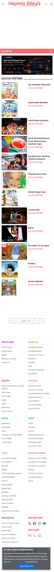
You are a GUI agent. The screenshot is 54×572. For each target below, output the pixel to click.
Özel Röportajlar (34, 442)
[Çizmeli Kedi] (14, 215)
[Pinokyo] (14, 269)
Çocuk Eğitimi (33, 401)
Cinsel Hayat (7, 347)
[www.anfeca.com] (27, 64)
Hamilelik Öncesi (35, 351)
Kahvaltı (5, 466)
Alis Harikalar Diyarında (39, 84)
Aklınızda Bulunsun (36, 434)
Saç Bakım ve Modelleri (37, 462)
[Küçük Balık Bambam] (14, 108)
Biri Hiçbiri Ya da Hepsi (38, 245)
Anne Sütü (6, 392)
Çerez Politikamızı (18, 561)
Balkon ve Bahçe (8, 538)
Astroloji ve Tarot (35, 446)
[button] (2, 4)
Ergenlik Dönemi (35, 397)
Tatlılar (4, 469)
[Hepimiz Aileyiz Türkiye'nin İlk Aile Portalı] (25, 3)
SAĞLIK (5, 418)
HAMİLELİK (33, 342)
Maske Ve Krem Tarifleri (37, 458)
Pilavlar (4, 480)
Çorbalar (5, 492)
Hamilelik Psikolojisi (36, 370)
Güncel (31, 431)
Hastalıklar (6, 427)
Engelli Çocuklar (34, 386)
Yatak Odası (6, 530)
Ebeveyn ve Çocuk (9, 358)
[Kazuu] (14, 233)
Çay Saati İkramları (9, 458)
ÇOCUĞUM (32, 381)
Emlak (30, 423)
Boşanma (5, 362)
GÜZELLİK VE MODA (36, 453)
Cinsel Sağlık (7, 442)
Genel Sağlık (7, 438)
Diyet (4, 431)
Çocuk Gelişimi (34, 408)
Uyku (4, 403)
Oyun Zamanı (7, 411)
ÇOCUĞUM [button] (6, 51)
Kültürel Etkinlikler (35, 438)
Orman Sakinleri (35, 281)
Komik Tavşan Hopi (37, 192)
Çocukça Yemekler (9, 496)
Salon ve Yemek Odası (10, 523)
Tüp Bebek (32, 373)
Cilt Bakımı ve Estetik (36, 466)
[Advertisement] (27, 28)
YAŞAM (31, 418)
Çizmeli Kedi (34, 210)
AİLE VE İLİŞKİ (8, 342)
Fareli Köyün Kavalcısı (38, 120)
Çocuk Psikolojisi (35, 404)
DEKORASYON (8, 518)
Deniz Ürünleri (7, 503)
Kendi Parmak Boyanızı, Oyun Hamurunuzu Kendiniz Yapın (39, 141)
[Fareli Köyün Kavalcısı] (14, 126)
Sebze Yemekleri (8, 477)
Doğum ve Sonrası (35, 355)
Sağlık (4, 400)
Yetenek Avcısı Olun (37, 174)
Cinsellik (31, 362)
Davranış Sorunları (35, 389)
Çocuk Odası (7, 527)
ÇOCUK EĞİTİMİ (35, 88)
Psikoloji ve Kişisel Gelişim (12, 434)
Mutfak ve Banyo (9, 534)
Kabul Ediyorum (26, 566)
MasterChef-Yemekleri (11, 511)
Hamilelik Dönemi (35, 347)
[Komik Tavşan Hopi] (14, 197)
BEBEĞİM (6, 381)
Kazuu (31, 228)
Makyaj (31, 469)
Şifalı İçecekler (7, 499)
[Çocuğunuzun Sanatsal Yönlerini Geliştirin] (14, 161)
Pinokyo (31, 263)
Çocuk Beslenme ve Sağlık (38, 393)
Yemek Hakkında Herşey (11, 473)
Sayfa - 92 (26, 320)
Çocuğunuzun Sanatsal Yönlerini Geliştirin (39, 157)
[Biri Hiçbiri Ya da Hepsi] (14, 251)
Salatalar (5, 507)
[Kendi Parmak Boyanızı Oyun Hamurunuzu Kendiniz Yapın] (14, 144)
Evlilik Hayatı (7, 351)
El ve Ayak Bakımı (35, 477)
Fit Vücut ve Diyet (35, 473)
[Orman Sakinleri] (14, 287)
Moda (30, 480)
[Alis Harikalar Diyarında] (14, 90)
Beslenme (32, 358)
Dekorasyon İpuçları (10, 542)
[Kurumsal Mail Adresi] (30, 535)
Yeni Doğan (6, 396)
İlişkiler (4, 355)
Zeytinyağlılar (7, 484)
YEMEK (4, 453)
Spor (30, 366)
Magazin (31, 427)
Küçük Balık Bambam (38, 102)
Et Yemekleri (6, 462)
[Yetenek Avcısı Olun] (14, 179)
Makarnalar (6, 488)
